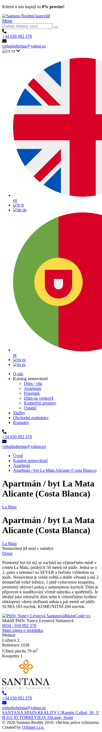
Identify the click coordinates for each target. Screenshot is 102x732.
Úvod (18, 455)
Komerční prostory (40, 403)
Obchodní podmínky (31, 417)
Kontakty (21, 422)
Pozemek (32, 393)
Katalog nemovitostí (30, 460)
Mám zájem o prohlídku (22, 630)
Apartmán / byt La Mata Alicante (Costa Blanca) (54, 470)
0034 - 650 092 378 (19, 625)
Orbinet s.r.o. (33, 727)
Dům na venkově (39, 398)
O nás (18, 373)
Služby (19, 412)
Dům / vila (33, 383)
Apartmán (32, 388)
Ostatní (30, 408)
